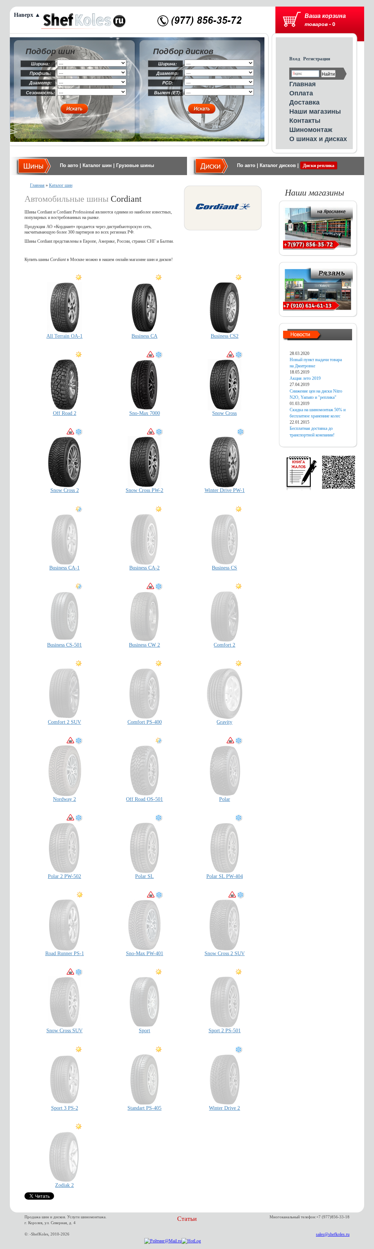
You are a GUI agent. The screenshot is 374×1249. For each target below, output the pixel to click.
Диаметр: (40, 83)
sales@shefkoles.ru (333, 1234)
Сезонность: (40, 93)
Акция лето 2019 (305, 378)
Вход (294, 58)
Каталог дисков (278, 165)
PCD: (167, 83)
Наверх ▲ (27, 15)
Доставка (304, 102)
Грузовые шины (135, 165)
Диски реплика (319, 165)
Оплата (301, 93)
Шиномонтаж (310, 129)
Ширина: (40, 64)
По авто (69, 165)
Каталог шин (97, 165)
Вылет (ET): (167, 93)
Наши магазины (315, 111)
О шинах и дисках (318, 138)
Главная (302, 83)
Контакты (304, 120)
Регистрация (316, 58)
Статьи (187, 1218)
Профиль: (40, 73)
